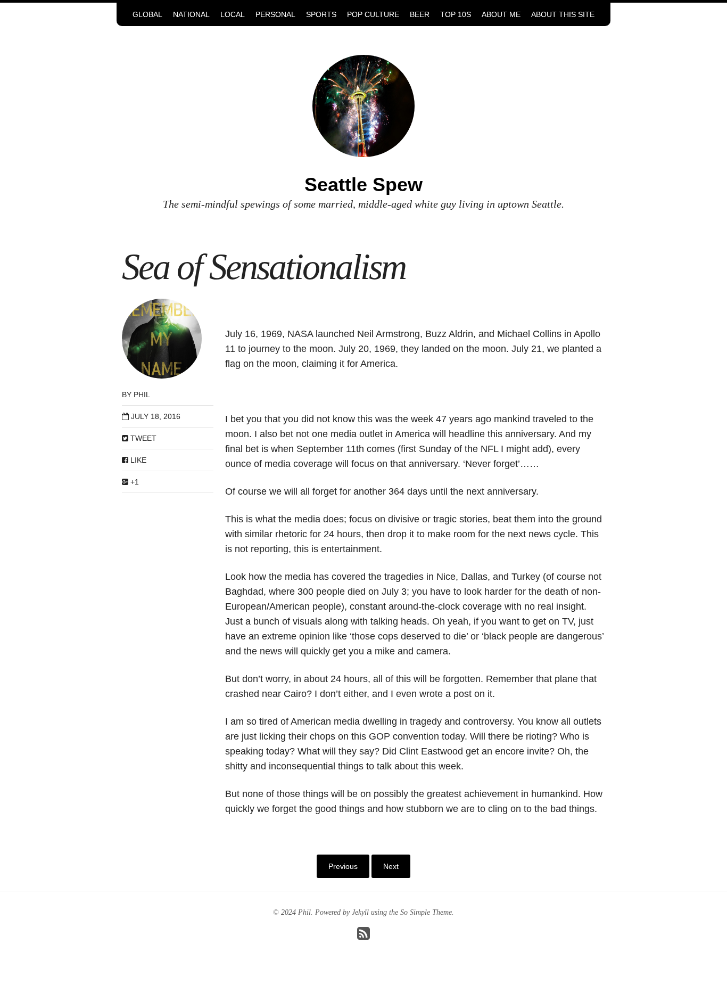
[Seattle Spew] (363, 105)
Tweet (142, 438)
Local (232, 14)
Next (391, 866)
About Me (501, 14)
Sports (321, 14)
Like (137, 460)
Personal (275, 14)
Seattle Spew (363, 184)
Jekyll (360, 912)
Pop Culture (373, 14)
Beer (419, 14)
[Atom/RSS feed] (363, 936)
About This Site (562, 14)
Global (147, 14)
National (191, 14)
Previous (343, 866)
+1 (133, 482)
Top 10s (455, 14)
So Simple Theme (426, 912)
